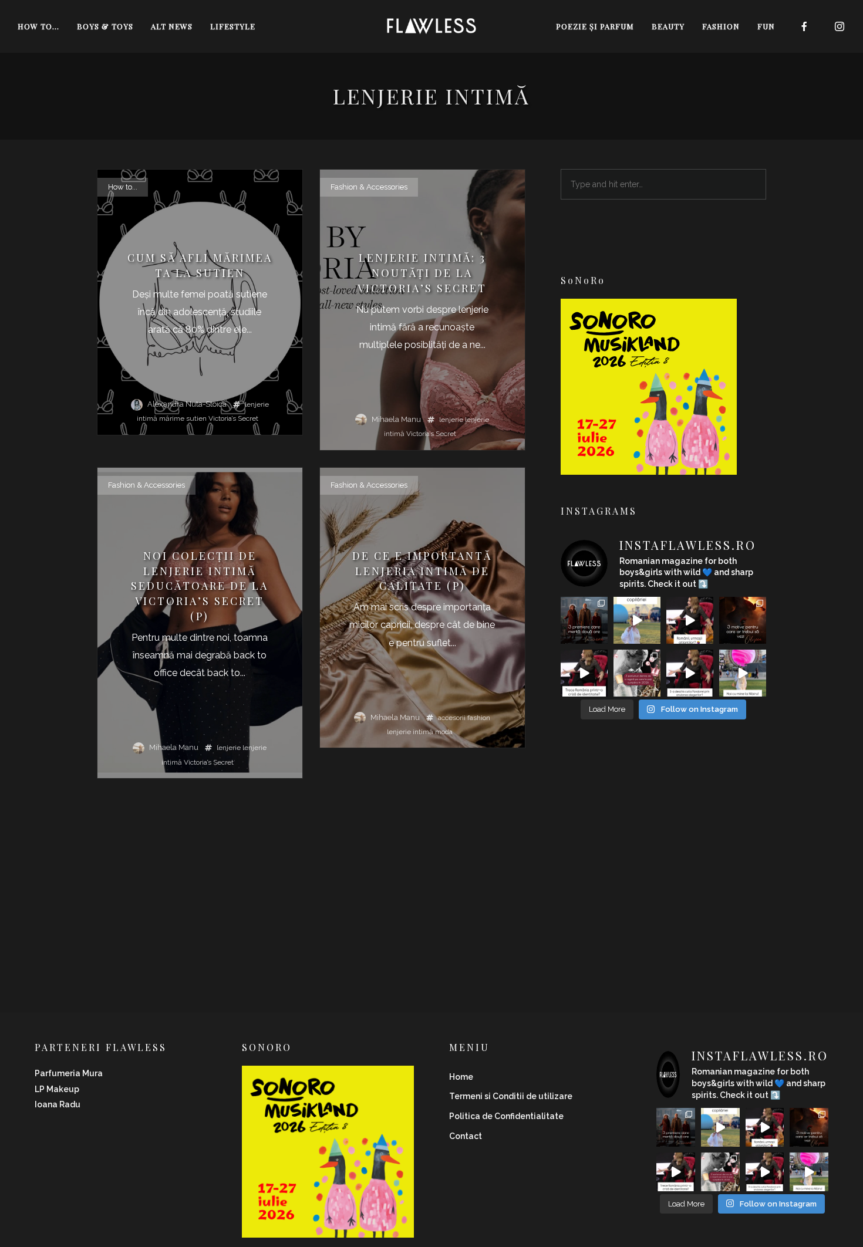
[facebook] (804, 26)
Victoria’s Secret (233, 418)
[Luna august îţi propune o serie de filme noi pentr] (584, 620)
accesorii (452, 718)
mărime (171, 418)
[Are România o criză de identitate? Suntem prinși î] (584, 673)
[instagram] (839, 26)
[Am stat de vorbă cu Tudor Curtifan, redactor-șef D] (689, 673)
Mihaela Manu (396, 419)
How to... (122, 187)
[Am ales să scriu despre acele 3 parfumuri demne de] (636, 673)
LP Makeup (57, 1089)
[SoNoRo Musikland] (649, 467)
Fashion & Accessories (369, 187)
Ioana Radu (57, 1104)
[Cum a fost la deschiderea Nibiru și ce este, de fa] (742, 673)
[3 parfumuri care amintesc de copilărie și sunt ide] (636, 620)
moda (444, 732)
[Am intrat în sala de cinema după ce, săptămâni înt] (742, 620)
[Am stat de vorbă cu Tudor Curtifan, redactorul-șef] (689, 620)
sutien (196, 418)
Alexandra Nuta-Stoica (187, 404)
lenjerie (451, 419)
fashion (478, 718)
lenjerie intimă (410, 732)
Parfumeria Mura (69, 1073)
